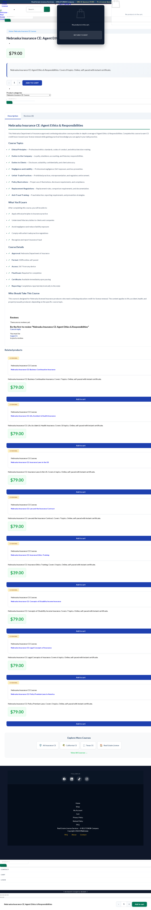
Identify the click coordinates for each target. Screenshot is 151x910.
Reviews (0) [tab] (29, 116)
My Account (77, 810)
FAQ (78, 825)
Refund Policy (78, 821)
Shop (78, 807)
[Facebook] (64, 779)
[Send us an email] (24, 887)
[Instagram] (86, 779)
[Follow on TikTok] (17, 887)
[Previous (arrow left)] (1, 897)
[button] (17, 9)
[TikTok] (79, 779)
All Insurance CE (47, 745)
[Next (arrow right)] (3, 897)
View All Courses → (79, 753)
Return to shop (81, 35)
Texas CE (88, 745)
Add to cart (32, 83)
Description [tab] (13, 116)
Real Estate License (109, 745)
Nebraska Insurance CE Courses (25, 31)
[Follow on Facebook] (3, 887)
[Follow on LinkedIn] (31, 887)
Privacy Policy (78, 817)
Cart (78, 814)
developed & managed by (75, 891)
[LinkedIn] (71, 779)
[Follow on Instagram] (10, 887)
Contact (83, 835)
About (74, 835)
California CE (69, 745)
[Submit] (47, 9)
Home (11, 31)
